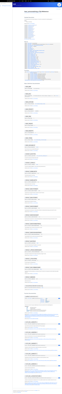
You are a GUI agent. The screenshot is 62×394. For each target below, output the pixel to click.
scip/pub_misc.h (30, 29)
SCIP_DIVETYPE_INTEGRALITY (39, 52)
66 (29, 185)
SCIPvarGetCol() (55, 316)
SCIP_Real (31, 72)
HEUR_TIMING (30, 50)
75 (29, 246)
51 (29, 105)
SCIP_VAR (42, 300)
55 (29, 134)
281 (29, 369)
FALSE (36, 51)
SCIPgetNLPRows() (34, 315)
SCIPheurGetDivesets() (44, 371)
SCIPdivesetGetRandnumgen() (29, 383)
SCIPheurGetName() (54, 350)
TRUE (35, 53)
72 (29, 220)
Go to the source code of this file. (29, 39)
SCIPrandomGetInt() (48, 383)
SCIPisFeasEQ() (46, 315)
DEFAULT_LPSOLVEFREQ (31, 65)
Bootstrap (19, 392)
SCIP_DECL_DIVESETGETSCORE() (33, 318)
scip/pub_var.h (30, 30)
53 (29, 120)
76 (29, 255)
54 (29, 127)
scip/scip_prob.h (30, 36)
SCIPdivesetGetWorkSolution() (38, 383)
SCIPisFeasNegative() (52, 315)
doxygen (36, 390)
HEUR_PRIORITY (30, 46)
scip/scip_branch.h (31, 31)
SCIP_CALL (35, 350)
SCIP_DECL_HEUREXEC (33, 78)
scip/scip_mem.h (30, 34)
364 (29, 289)
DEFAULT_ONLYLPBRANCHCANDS (33, 66)
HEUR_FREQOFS (30, 48)
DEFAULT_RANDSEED (31, 67)
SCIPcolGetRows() (50, 314)
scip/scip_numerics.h (31, 35)
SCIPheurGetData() (47, 350)
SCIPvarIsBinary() (54, 383)
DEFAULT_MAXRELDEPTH (32, 55)
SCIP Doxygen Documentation (6, 5)
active (48, 44)
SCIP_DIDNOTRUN (35, 370)
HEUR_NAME (30, 43)
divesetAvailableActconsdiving (32, 68)
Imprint (26, 391)
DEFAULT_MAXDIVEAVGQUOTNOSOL (33, 62)
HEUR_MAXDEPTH (30, 49)
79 (29, 273)
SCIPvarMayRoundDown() (28, 384)
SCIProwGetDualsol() (34, 316)
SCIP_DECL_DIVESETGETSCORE (35, 79)
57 (29, 150)
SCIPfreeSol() (42, 360)
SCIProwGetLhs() (39, 316)
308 (29, 381)
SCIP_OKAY (38, 350)
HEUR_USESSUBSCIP (31, 51)
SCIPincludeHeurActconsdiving (35, 80)
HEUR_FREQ (29, 47)
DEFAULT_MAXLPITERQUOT (32, 56)
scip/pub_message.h (31, 28)
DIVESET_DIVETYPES (31, 52)
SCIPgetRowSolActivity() (40, 315)
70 (29, 211)
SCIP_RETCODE (27, 80)
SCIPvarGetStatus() (27, 317)
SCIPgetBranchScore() (28, 315)
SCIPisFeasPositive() (28, 316)
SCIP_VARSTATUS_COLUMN (37, 314)
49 (29, 90)
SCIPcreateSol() (42, 350)
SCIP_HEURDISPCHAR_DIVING (38, 45)
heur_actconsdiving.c (32, 23)
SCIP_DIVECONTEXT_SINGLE (42, 370)
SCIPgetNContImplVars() (53, 370)
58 (29, 159)
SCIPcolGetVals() (55, 314)
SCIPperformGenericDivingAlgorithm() (30, 372)
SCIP (41, 80)
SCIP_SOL (42, 299)
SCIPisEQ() (43, 383)
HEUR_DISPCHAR (30, 45)
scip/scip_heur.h (30, 32)
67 (29, 194)
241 (29, 348)
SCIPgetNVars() (33, 371)
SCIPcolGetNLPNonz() (44, 314)
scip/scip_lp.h (30, 33)
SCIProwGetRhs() (50, 316)
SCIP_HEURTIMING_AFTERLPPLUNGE (38, 50)
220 (29, 337)
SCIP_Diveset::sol (39, 372)
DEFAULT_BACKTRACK (31, 63)
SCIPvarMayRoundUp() (36, 384)
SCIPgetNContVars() (28, 371)
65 (29, 176)
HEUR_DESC (29, 44)
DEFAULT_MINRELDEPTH (31, 54)
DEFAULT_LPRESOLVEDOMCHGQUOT (33, 64)
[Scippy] (59, 5)
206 (29, 327)
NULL (39, 68)
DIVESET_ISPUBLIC (31, 53)
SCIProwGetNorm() (44, 316)
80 (29, 282)
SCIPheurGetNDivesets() (51, 371)
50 (29, 98)
